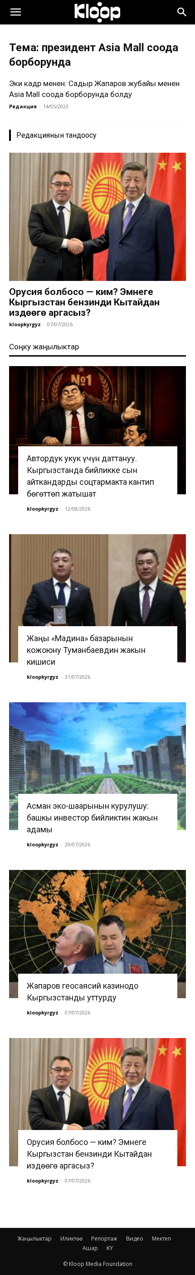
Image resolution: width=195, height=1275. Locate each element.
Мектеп (161, 1238)
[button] (15, 12)
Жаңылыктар (34, 1238)
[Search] (182, 12)
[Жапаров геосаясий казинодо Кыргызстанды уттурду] (97, 934)
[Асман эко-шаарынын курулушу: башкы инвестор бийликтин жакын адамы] (97, 766)
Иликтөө (71, 1238)
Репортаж (104, 1238)
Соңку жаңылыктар (44, 346)
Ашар (90, 1248)
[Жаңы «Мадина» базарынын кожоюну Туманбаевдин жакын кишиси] (97, 598)
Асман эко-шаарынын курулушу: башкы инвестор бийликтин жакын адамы (92, 817)
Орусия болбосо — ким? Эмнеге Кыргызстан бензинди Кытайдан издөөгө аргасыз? (84, 302)
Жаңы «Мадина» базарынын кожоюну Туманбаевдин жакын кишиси (86, 649)
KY (110, 1248)
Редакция (23, 106)
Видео (134, 1238)
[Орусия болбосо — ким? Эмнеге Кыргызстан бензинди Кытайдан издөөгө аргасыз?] (97, 217)
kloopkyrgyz (25, 324)
